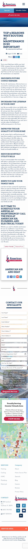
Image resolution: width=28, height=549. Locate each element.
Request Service (9, 391)
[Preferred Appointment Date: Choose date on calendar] (25, 354)
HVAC (5, 60)
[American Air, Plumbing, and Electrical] (9, 4)
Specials (7, 10)
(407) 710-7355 (15, 15)
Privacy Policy (21, 540)
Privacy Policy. (18, 387)
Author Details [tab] (9, 246)
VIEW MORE (14, 419)
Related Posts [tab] (19, 246)
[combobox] (14, 358)
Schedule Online (21, 10)
